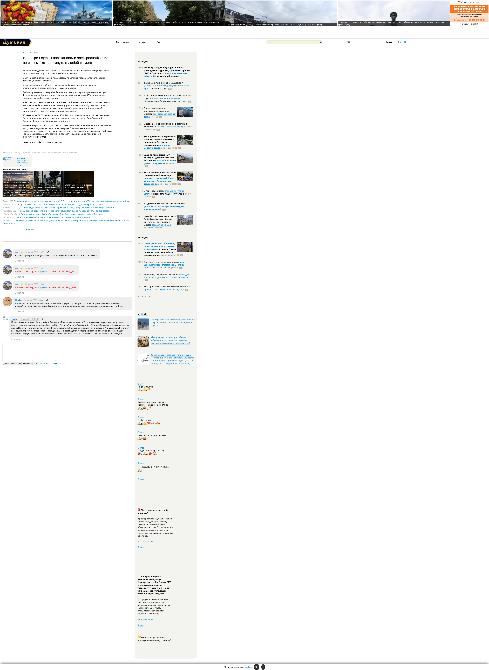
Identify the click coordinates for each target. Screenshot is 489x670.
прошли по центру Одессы (157, 146)
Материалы (122, 42)
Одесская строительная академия (161, 262)
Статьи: (143, 313)
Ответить (19, 260)
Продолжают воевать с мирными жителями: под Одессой (156, 111)
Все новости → (145, 296)
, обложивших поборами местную (165, 100)
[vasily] (5, 319)
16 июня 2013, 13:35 (34, 252)
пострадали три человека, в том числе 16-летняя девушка (167, 276)
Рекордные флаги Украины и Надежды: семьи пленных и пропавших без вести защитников (160, 140)
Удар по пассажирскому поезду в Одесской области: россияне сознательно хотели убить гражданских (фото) (274, 24)
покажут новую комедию (169, 126)
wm (17, 252)
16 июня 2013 (28, 53)
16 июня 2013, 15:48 (29, 319)
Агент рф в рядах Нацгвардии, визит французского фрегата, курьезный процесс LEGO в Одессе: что (167, 70)
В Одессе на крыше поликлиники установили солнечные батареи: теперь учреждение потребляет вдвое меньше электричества (66, 222)
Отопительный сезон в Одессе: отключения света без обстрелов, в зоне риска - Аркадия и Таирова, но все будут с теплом (79, 190)
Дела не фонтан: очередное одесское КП (164, 82)
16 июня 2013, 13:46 (34, 284)
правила (44, 271)
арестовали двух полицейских (166, 98)
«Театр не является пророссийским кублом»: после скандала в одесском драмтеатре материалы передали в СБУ (171, 340)
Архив (142, 42)
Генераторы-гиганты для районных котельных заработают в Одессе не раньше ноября (60, 204)
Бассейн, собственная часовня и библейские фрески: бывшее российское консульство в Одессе (160, 220)
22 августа (143, 237)
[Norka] (7, 305)
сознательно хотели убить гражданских (160, 162)
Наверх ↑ (29, 229)
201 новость (21, 163)
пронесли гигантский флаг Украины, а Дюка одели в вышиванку (158, 181)
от (158, 88)
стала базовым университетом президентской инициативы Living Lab (164, 265)
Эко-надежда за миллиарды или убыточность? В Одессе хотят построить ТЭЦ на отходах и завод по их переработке (72, 201)
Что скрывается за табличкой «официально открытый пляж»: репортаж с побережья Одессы (173, 322)
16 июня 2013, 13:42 (34, 268)
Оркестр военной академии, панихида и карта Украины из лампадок (159, 246)
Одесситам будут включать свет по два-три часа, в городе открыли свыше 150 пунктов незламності (67, 207)
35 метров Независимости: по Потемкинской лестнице (160, 174)
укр (349, 41)
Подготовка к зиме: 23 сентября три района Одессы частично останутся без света (62, 214)
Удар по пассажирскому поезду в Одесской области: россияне (159, 157)
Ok (256, 667)
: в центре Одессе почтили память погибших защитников (160, 252)
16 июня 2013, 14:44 (33, 300)
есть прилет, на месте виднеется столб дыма (167, 288)
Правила (44, 363)
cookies (248, 667)
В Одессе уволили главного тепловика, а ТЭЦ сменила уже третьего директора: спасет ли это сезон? (47, 191)
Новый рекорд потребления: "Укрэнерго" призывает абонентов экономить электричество (64, 210)
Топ (159, 42)
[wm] (7, 257)
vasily (14, 319)
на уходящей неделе (167, 76)
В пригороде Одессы (154, 190)
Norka (18, 300)
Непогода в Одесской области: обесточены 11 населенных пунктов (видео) (53, 217)
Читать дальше (145, 541)
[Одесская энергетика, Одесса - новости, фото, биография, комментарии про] (10, 160)
